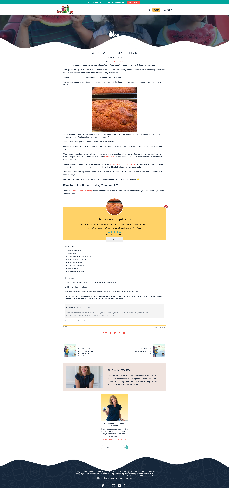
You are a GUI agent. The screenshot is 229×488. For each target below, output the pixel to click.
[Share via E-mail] (124, 334)
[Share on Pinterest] (119, 334)
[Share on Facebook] (111, 334)
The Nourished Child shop (82, 191)
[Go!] (126, 449)
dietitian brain (109, 157)
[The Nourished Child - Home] (65, 9)
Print (114, 240)
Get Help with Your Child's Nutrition (114, 441)
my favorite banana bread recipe (122, 164)
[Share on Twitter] (115, 334)
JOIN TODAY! (133, 2)
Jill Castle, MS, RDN (115, 61)
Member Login (156, 10)
